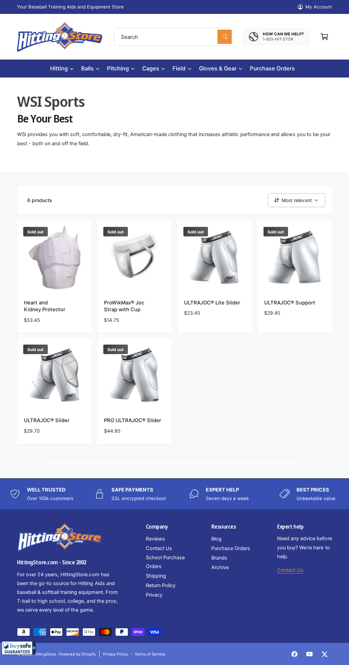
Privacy (154, 595)
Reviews (155, 539)
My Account (318, 7)
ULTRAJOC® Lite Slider (212, 303)
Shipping (156, 576)
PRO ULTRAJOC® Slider (132, 420)
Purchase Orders (230, 548)
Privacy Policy (115, 654)
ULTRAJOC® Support (289, 303)
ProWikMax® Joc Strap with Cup (124, 306)
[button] (19, 648)
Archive (220, 567)
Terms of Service (150, 654)
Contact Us (159, 548)
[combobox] (173, 37)
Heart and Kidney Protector (44, 306)
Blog (216, 539)
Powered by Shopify (77, 654)
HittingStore (44, 654)
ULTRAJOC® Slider (47, 420)
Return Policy (161, 585)
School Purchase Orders (165, 561)
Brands (219, 558)
